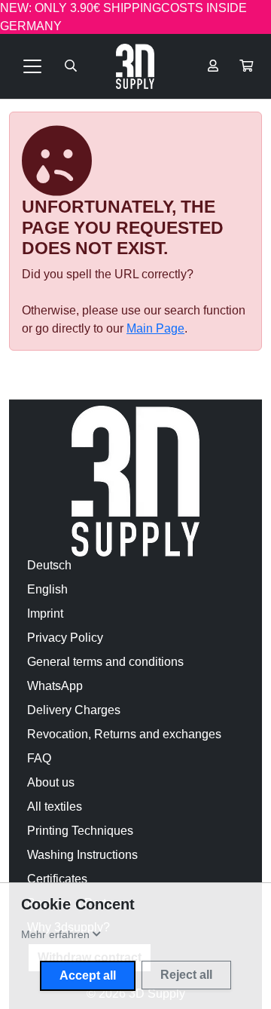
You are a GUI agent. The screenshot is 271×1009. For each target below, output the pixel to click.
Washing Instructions (82, 854)
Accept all (87, 975)
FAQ (39, 758)
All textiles (54, 806)
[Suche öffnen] (71, 66)
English (47, 589)
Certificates (57, 879)
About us (51, 782)
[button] (246, 66)
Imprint (45, 613)
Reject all (186, 974)
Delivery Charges (73, 710)
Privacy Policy (65, 637)
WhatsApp (55, 685)
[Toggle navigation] (32, 66)
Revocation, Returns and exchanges (124, 734)
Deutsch (49, 565)
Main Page (155, 328)
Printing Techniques (80, 830)
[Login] (213, 66)
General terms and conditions (105, 661)
